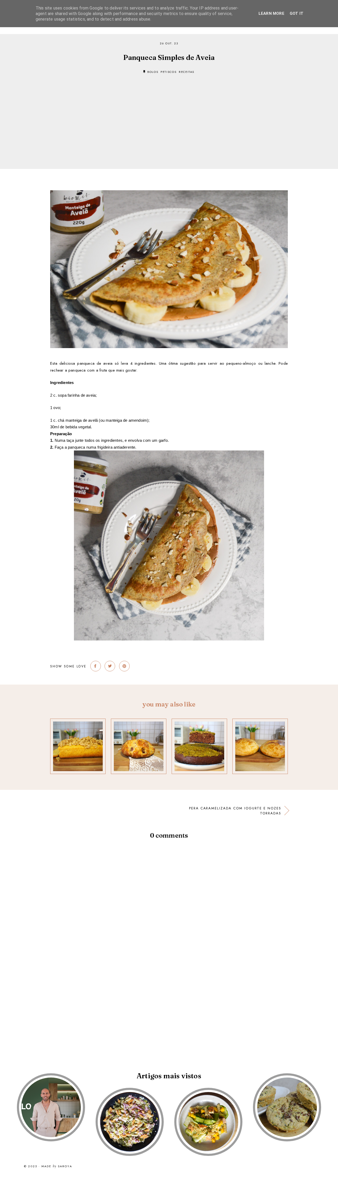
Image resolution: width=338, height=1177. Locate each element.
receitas (186, 72)
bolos (152, 72)
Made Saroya (56, 1166)
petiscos (168, 72)
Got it (296, 13)
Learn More (271, 13)
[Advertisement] (169, 113)
